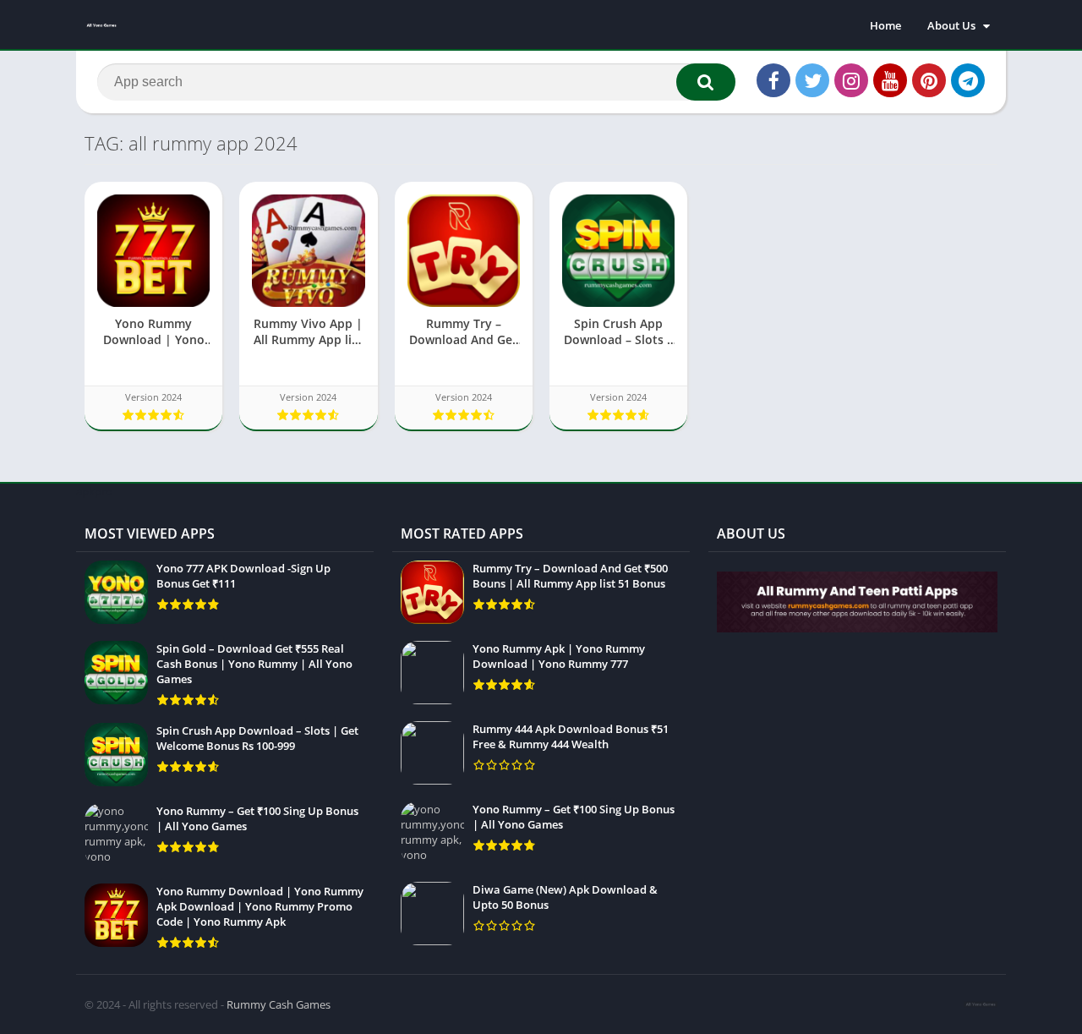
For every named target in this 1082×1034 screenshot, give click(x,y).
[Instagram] (851, 80)
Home (885, 25)
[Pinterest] (929, 80)
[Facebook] (773, 80)
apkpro (94, 491)
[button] (705, 82)
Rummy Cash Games (279, 1004)
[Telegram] (968, 80)
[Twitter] (812, 80)
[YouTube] (890, 80)
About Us (951, 25)
